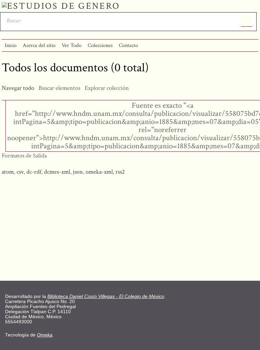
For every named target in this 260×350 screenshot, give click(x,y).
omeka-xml (99, 172)
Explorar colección (107, 88)
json (78, 172)
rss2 (120, 172)
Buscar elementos (59, 88)
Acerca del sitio (39, 45)
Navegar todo (18, 88)
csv (20, 172)
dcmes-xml (57, 172)
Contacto (128, 45)
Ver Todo (72, 45)
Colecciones (100, 45)
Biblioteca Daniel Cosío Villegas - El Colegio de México (105, 296)
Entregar (247, 21)
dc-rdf (33, 172)
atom (8, 172)
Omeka (44, 335)
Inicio (11, 45)
